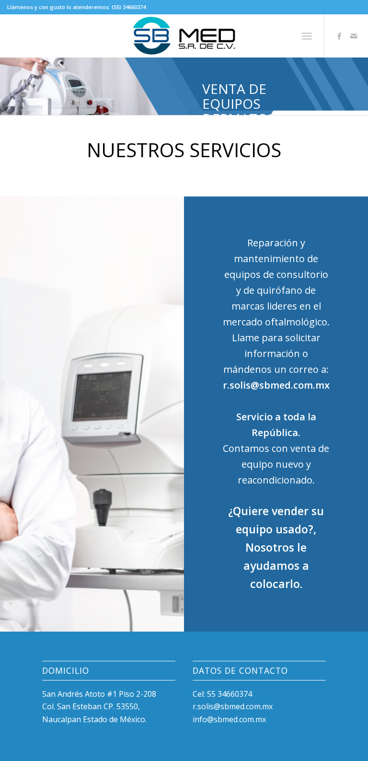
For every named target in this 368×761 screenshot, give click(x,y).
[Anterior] (8, 86)
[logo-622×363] (184, 36)
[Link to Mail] (353, 36)
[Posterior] (359, 86)
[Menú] (307, 36)
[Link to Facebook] (339, 36)
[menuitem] (307, 36)
